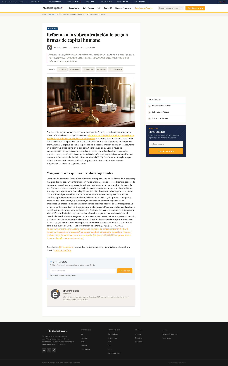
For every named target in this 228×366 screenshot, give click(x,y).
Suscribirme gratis (195, 8)
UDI (109, 346)
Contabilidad (85, 349)
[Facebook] (54, 350)
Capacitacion (74, 8)
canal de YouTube (63, 250)
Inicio (44, 15)
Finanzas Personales (123, 8)
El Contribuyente (60, 47)
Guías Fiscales (88, 8)
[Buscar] (181, 8)
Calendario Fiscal (114, 353)
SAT (98, 8)
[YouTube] (44, 350)
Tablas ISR (108, 8)
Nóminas (84, 346)
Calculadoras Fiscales (143, 8)
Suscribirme (124, 271)
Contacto (138, 342)
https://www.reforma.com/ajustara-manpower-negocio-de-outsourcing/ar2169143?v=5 (87, 229)
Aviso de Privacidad (170, 334)
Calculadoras (113, 334)
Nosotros (138, 338)
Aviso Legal (167, 338)
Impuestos (52, 15)
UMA (110, 349)
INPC (110, 342)
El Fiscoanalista (66, 247)
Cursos (138, 334)
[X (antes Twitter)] (49, 350)
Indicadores (112, 338)
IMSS (82, 342)
